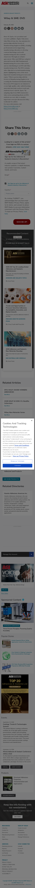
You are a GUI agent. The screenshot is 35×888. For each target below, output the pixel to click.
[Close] (32, 420)
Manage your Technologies (17, 461)
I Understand (17, 465)
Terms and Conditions (21, 445)
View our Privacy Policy (21, 456)
